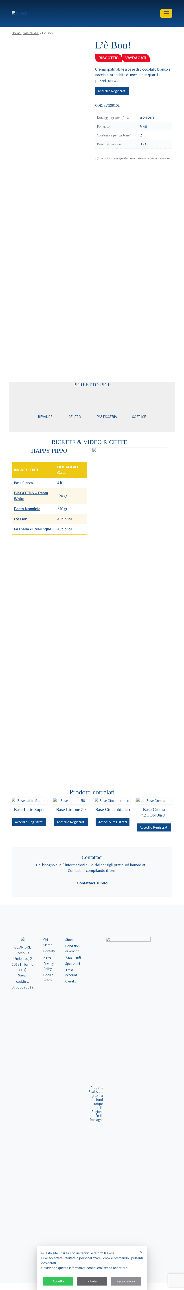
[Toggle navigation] (166, 13)
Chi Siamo (48, 942)
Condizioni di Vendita (72, 948)
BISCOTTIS (108, 58)
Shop (69, 939)
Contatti (49, 951)
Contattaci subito (92, 883)
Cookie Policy (48, 977)
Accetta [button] (58, 1281)
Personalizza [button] (125, 1281)
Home (16, 33)
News (47, 957)
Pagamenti (73, 957)
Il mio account (71, 972)
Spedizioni (72, 963)
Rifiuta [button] (92, 1281)
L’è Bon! (21, 519)
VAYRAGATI (31, 33)
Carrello (71, 981)
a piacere (147, 117)
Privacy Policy (48, 966)
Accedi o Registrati (112, 91)
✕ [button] (141, 1252)
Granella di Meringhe (32, 529)
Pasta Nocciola (27, 509)
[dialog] (92, 1268)
